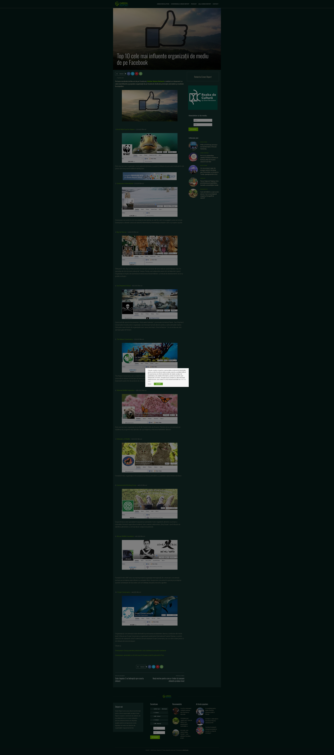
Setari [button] (149, 384)
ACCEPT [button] (158, 384)
